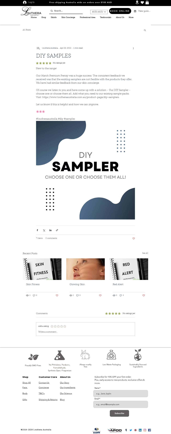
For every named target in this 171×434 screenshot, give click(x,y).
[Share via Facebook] (37, 230)
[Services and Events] (137, 2)
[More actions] (133, 48)
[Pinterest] (135, 430)
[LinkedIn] (140, 430)
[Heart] (142, 2)
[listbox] (99, 12)
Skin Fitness (33, 284)
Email (97, 399)
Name (97, 388)
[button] (147, 2)
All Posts (27, 30)
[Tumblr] (126, 430)
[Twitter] (130, 430)
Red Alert (118, 284)
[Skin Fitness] (42, 269)
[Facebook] (149, 430)
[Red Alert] (129, 269)
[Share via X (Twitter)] (44, 230)
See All (145, 253)
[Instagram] (144, 430)
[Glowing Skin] (85, 269)
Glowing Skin (77, 284)
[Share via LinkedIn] (50, 230)
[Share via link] (57, 230)
